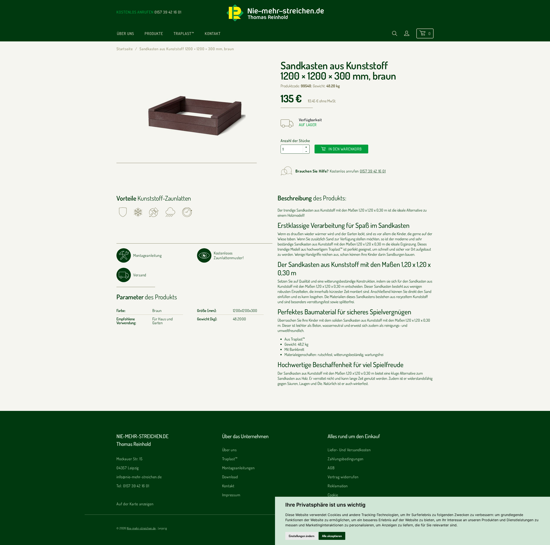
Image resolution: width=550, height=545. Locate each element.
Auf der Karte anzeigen (134, 503)
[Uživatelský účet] (406, 34)
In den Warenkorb (344, 149)
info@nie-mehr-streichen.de (139, 476)
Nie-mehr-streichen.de (141, 528)
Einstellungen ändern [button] (301, 536)
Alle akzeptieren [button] (332, 536)
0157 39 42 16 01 (167, 12)
